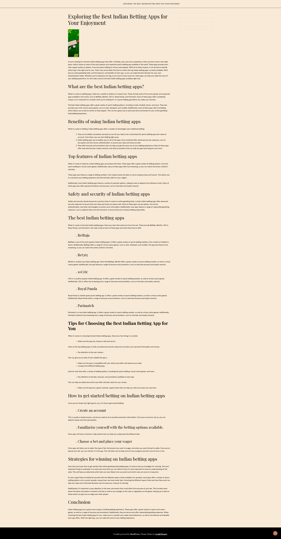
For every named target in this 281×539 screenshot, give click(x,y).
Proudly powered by (126, 534)
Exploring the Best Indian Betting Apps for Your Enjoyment (151, 4)
